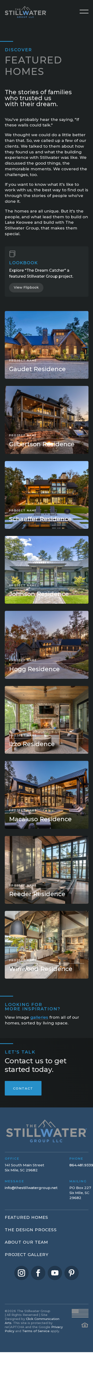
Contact (23, 1088)
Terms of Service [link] (36, 1331)
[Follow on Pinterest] (71, 1273)
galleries (39, 1017)
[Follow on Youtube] (55, 1273)
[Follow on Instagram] (21, 1273)
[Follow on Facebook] (38, 1273)
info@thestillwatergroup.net (31, 1187)
